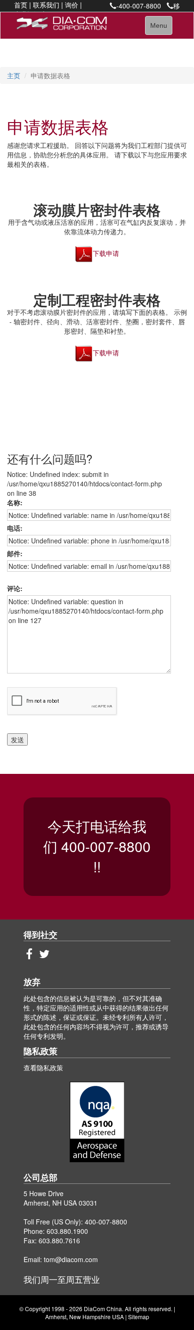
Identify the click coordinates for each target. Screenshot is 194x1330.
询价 (71, 4)
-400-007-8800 (138, 5)
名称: (16, 502)
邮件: (16, 553)
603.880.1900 (67, 1231)
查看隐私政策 (43, 1067)
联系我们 (46, 4)
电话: (16, 528)
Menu (161, 28)
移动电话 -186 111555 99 (145, 10)
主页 (13, 75)
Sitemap (138, 1317)
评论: (16, 588)
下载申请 (106, 253)
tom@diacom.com (71, 1259)
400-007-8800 (106, 846)
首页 (20, 4)
